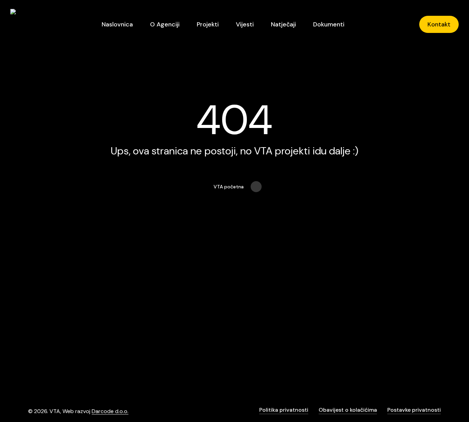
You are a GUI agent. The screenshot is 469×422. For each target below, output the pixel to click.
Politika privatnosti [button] (283, 409)
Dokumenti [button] (322, 356)
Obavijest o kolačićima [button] (348, 409)
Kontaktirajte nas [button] (402, 312)
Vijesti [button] (313, 312)
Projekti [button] (316, 341)
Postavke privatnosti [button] (414, 409)
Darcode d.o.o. (110, 411)
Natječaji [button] (319, 326)
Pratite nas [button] (391, 326)
